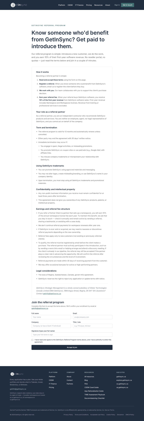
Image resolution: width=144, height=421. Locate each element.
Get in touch (127, 5)
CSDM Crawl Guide (91, 387)
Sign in (117, 5)
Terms (112, 410)
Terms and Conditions (82, 414)
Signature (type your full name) (43, 331)
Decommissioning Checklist (94, 398)
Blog (86, 380)
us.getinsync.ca (122, 387)
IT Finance (79, 5)
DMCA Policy (130, 414)
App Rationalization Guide (94, 391)
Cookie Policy (110, 414)
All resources (89, 376)
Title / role (77, 322)
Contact (70, 380)
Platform (61, 5)
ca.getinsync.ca (122, 384)
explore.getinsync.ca (124, 380)
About (107, 5)
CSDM (70, 5)
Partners (70, 384)
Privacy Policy (68, 414)
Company (35, 322)
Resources (98, 5)
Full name (35, 313)
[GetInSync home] (19, 5)
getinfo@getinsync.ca (52, 294)
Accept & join (72, 347)
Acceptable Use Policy (97, 414)
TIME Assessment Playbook (94, 395)
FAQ (86, 384)
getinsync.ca (121, 376)
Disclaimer (120, 414)
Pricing (89, 5)
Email (75, 313)
